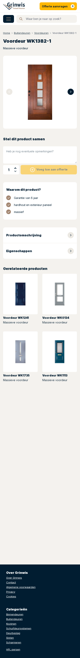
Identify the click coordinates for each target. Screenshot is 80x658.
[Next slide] (71, 92)
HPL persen (13, 649)
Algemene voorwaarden (21, 587)
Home (6, 32)
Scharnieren (13, 642)
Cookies (11, 596)
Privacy (10, 591)
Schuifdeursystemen (18, 628)
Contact (11, 582)
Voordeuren (41, 32)
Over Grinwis (14, 577)
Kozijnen (11, 623)
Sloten (10, 637)
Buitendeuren (22, 32)
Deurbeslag (13, 633)
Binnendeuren (14, 614)
